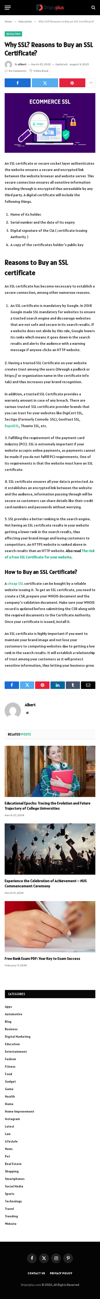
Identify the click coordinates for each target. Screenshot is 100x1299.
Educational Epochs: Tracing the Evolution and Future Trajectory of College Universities (47, 806)
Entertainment (16, 1051)
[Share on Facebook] (18, 82)
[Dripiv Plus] (49, 7)
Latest (9, 1126)
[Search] (92, 7)
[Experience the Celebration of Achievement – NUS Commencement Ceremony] (50, 849)
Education (13, 34)
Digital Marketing (17, 1036)
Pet (7, 1156)
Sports (9, 1194)
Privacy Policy (61, 1273)
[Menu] (8, 7)
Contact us (36, 1273)
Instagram (12, 1119)
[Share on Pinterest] (72, 82)
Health (10, 1096)
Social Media (14, 1186)
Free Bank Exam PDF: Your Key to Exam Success (42, 958)
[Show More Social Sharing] (91, 82)
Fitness (10, 1066)
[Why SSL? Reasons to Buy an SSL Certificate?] (50, 123)
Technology (13, 1201)
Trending (11, 1216)
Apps (8, 1006)
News (9, 1149)
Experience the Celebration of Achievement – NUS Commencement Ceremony (46, 883)
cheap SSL (15, 583)
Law (7, 1134)
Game (9, 1089)
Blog (8, 1021)
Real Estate (13, 1164)
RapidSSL (12, 425)
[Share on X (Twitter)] (45, 82)
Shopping (12, 1171)
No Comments (18, 71)
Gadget (10, 1081)
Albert (22, 64)
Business (11, 1029)
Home (9, 1104)
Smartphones (14, 1179)
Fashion (10, 1059)
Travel (9, 1209)
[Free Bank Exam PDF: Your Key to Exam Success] (50, 926)
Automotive (13, 1014)
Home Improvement (19, 1111)
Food (8, 1074)
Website (11, 1224)
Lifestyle (11, 1141)
